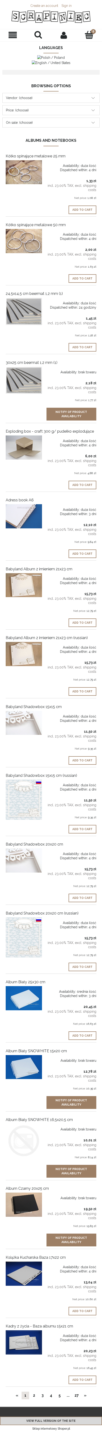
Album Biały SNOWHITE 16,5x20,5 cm (39, 1119)
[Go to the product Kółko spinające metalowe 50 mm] (24, 241)
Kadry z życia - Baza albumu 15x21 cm (39, 1326)
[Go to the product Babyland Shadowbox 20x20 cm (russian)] (24, 937)
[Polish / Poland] (51, 57)
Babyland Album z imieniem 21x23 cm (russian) (47, 638)
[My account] (64, 35)
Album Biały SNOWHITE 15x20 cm (36, 1051)
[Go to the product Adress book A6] (24, 516)
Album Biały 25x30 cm (25, 982)
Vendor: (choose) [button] (19, 98)
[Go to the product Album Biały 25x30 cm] (24, 998)
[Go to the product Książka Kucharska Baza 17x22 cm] (24, 1274)
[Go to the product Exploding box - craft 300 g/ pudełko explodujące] (24, 447)
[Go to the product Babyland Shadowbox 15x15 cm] (24, 723)
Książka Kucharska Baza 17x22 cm (36, 1257)
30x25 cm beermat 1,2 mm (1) (31, 362)
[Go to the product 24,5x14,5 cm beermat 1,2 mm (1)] (24, 311)
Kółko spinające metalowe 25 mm (35, 156)
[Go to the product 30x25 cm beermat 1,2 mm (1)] (24, 380)
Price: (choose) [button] (17, 110)
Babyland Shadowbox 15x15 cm (34, 707)
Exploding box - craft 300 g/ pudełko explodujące (50, 431)
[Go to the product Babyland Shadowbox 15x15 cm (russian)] (24, 800)
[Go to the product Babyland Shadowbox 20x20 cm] (24, 860)
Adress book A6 (20, 500)
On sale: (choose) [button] (19, 122)
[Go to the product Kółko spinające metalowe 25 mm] (24, 172)
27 (76, 1395)
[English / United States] (51, 62)
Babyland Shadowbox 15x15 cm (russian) (41, 775)
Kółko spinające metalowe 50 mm (36, 225)
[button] (13, 35)
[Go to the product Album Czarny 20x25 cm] (24, 1205)
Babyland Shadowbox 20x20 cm (34, 844)
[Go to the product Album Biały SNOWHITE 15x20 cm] (24, 1067)
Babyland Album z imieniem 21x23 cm (39, 569)
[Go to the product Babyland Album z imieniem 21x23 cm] (24, 585)
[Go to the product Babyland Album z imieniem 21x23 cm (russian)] (24, 654)
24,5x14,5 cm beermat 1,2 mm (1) (34, 293)
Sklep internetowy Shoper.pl (51, 1428)
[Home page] (51, 16)
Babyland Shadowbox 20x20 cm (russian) (42, 913)
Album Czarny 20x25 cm (27, 1188)
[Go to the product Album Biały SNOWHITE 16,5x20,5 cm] (24, 1141)
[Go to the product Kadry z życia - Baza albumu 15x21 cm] (24, 1342)
